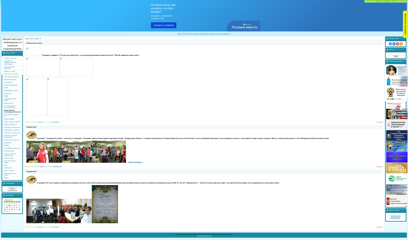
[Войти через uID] (390, 43)
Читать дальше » (135, 162)
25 (12, 209)
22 (4, 209)
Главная (378, 1)
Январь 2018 (8, 200)
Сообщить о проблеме (164, 25)
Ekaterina (40, 122)
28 (19, 209)
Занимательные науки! (34, 43)
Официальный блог (395, 215)
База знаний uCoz (395, 218)
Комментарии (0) (55, 122)
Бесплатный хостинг (202, 235)
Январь (36, 38)
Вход (393, 1)
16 (7, 207)
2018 (32, 38)
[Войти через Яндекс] (397, 43)
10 (9, 205)
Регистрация (386, 1)
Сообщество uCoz (395, 217)
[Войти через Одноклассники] (401, 43)
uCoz (209, 235)
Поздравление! (31, 127)
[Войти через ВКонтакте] (394, 43)
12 (14, 205)
